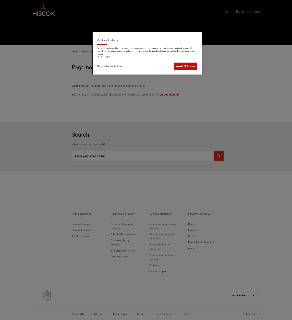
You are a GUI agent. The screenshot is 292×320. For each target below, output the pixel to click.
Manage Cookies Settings (109, 66)
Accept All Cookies (185, 66)
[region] (147, 53)
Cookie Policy (104, 57)
